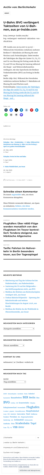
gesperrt (12, 411)
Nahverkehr (21, 414)
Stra (12, 424)
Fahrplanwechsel (10, 407)
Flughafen (32, 407)
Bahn (26, 394)
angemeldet (16, 195)
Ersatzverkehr (24, 403)
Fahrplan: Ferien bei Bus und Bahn (14, 156)
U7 (11, 427)
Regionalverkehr (27, 417)
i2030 (5, 414)
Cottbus (13, 403)
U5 (8, 427)
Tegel (33, 423)
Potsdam (13, 417)
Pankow (6, 417)
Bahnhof (31, 394)
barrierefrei (6, 398)
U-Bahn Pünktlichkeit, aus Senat (14, 167)
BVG (6, 402)
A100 (5, 394)
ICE (8, 414)
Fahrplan (32, 403)
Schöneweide (29, 420)
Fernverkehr (21, 407)
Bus (37, 398)
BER (25, 397)
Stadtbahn (6, 424)
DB (17, 403)
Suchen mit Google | (11, 452)
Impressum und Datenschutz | (16, 447)
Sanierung (6, 420)
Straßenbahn (22, 423)
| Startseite (7, 437)
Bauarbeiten (16, 398)
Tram (4, 427)
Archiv (6, 379)
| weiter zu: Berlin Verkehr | (14, 442)
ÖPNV (21, 427)
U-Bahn (29, 180)
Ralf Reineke (10, 180)
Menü (7, 13)
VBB (15, 427)
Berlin (32, 397)
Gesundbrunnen (20, 411)
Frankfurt (6, 411)
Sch (12, 420)
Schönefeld (19, 420)
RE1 (19, 417)
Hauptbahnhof (32, 411)
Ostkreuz (34, 414)
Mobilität (13, 414)
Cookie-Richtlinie (23, 466)
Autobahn (20, 394)
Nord (28, 414)
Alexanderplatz (12, 394)
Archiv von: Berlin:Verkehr (19, 7)
